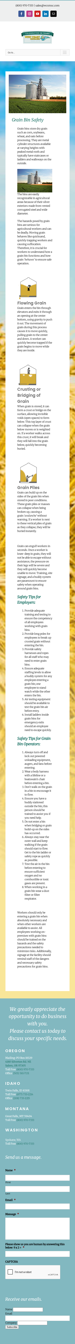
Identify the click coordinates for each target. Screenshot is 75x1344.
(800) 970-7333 (24, 5)
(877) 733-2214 (24, 1094)
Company (11, 1322)
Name (9, 1309)
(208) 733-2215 (21, 1098)
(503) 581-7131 (21, 1073)
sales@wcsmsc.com (47, 5)
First (8, 1182)
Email (8, 1313)
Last (7, 1193)
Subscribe (12, 1327)
